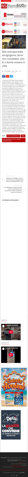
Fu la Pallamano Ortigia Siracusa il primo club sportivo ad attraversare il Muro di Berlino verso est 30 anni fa (13, 190)
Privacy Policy (19, 470)
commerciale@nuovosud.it (15, 465)
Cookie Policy (24, 470)
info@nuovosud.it (23, 462)
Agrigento (9, 71)
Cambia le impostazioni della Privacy (8, 470)
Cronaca (5, 71)
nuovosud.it (22, 472)
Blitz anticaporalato (13, 136)
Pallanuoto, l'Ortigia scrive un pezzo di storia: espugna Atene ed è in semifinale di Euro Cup (15, 179)
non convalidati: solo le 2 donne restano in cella (11, 140)
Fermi (23, 136)
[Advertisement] (14, 158)
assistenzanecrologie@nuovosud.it (20, 467)
